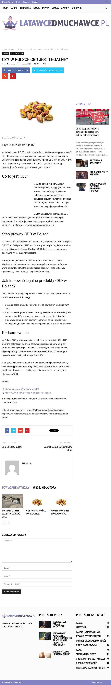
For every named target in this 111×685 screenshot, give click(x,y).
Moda (36, 7)
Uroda (55, 7)
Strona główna (7, 2)
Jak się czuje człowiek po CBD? (58, 448)
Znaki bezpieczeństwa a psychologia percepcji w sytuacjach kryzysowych (87, 131)
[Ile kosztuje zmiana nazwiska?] (45, 624)
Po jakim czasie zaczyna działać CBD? (11, 513)
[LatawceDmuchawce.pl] (55, 23)
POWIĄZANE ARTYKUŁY (15, 487)
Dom (5, 7)
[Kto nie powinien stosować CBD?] (61, 501)
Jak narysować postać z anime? (61, 652)
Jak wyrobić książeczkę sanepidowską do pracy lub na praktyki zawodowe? (62, 639)
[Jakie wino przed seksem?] (82, 175)
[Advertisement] (55, 41)
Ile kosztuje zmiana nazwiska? (59, 624)
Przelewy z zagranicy (96, 161)
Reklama (26, 2)
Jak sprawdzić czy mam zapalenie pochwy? (98, 187)
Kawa (79, 649)
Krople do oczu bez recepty (91, 667)
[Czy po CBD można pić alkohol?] (37, 501)
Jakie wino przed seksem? (99, 173)
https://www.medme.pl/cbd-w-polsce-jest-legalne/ (28, 392)
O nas (18, 2)
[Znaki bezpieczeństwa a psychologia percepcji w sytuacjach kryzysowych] (92, 117)
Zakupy (65, 7)
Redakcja (11, 64)
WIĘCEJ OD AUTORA (44, 487)
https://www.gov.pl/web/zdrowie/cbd (22, 389)
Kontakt (35, 2)
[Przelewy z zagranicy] (82, 163)
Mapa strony (97, 682)
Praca (45, 7)
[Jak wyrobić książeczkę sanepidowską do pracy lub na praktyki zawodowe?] (45, 636)
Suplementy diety (86, 654)
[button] (105, 7)
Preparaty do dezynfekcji (90, 658)
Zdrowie (77, 7)
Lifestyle (25, 7)
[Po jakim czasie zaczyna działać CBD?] (12, 501)
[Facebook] (107, 2)
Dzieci (14, 7)
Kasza (79, 623)
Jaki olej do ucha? (12, 447)
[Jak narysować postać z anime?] (45, 654)
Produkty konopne (17, 53)
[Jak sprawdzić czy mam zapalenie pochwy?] (82, 187)
